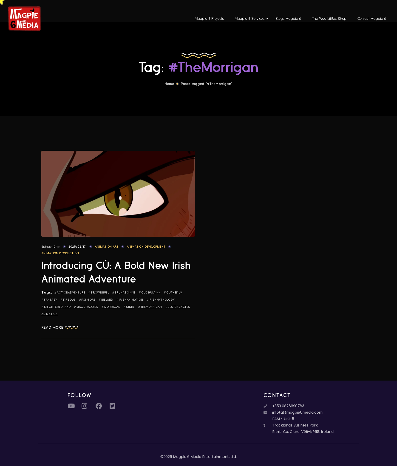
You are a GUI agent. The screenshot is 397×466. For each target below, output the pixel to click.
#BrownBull (98, 292)
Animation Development (146, 247)
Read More (52, 327)
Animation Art (107, 247)
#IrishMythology (160, 300)
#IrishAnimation (129, 300)
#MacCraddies (86, 307)
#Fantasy (49, 300)
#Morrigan (111, 307)
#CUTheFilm (173, 292)
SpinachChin (50, 247)
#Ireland (106, 300)
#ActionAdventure (69, 292)
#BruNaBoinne (123, 292)
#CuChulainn (149, 292)
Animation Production (60, 253)
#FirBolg (68, 300)
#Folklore (87, 300)
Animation (49, 314)
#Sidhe (129, 307)
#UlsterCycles (177, 307)
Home (169, 84)
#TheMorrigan (150, 307)
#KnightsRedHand (56, 307)
